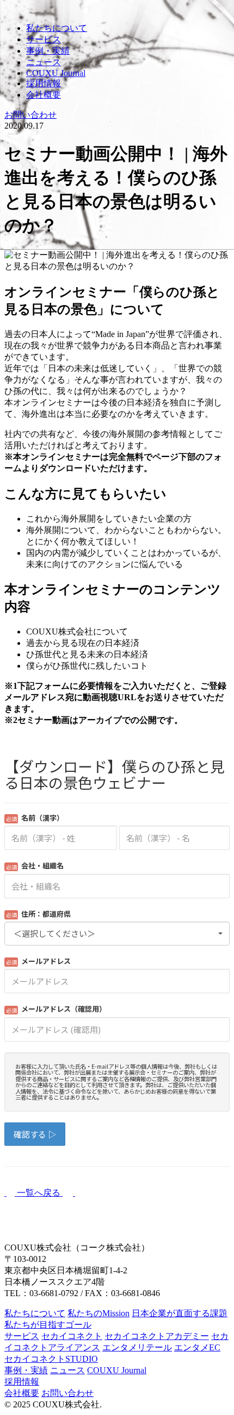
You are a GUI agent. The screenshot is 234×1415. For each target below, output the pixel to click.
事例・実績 (48, 50)
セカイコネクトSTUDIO (51, 1358)
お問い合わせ (67, 1393)
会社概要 (43, 94)
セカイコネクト (71, 1336)
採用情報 (43, 83)
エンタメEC (197, 1347)
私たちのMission (98, 1313)
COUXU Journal (55, 73)
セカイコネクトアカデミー (156, 1336)
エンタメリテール (137, 1347)
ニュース (43, 62)
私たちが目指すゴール (47, 1324)
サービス (43, 39)
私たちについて (56, 28)
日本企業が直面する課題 (179, 1313)
